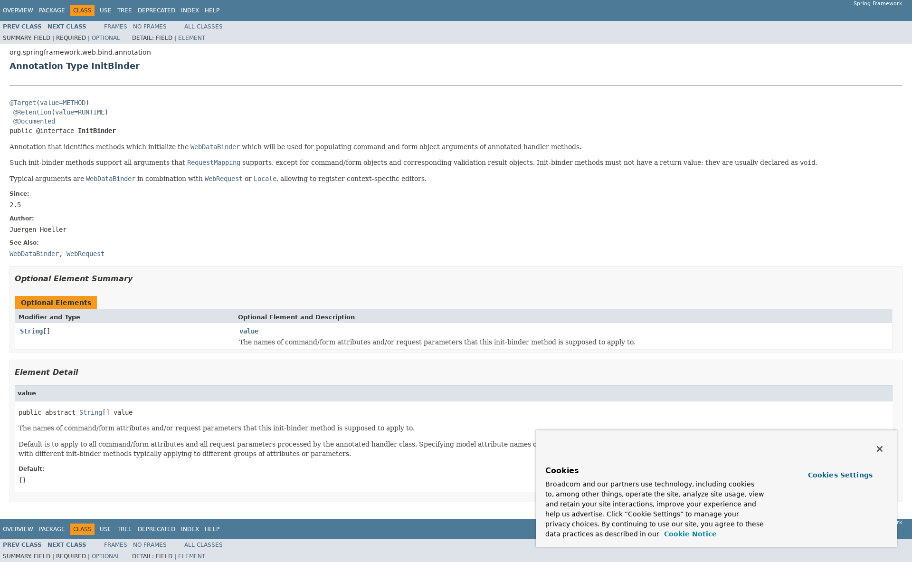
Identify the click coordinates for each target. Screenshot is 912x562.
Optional (106, 38)
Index (190, 10)
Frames (115, 26)
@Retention (32, 112)
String (31, 331)
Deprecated (156, 10)
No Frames (150, 26)
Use (106, 10)
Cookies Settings (840, 475)
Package (52, 10)
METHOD (74, 102)
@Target (23, 102)
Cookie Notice (689, 534)
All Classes (203, 26)
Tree (124, 10)
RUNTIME (91, 112)
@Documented (34, 121)
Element (191, 38)
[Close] (879, 448)
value (49, 102)
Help (212, 10)
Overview (18, 10)
